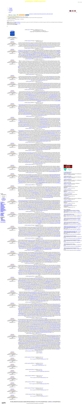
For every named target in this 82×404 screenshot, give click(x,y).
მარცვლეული (3, 220)
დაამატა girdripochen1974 (67, 179)
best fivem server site (26, 124)
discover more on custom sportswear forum (42, 345)
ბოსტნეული (3, 219)
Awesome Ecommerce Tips (41, 80)
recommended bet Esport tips (27, 161)
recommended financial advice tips (33, 258)
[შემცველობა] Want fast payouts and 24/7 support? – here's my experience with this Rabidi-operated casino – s (73, 226)
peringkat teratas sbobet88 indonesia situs (54, 174)
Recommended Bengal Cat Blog (47, 249)
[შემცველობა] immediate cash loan (69, 214)
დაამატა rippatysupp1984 (67, 176)
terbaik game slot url (38, 209)
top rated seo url (33, 197)
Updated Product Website (43, 383)
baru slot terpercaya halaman (36, 108)
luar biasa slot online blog (26, 137)
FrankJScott (29, 40)
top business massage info (30, 97)
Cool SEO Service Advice (35, 249)
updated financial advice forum (26, 260)
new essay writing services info (48, 270)
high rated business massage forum (42, 92)
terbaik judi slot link (21, 111)
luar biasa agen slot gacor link (24, 134)
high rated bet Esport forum (44, 156)
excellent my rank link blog (44, 218)
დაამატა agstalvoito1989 (67, 182)
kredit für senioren (48, 146)
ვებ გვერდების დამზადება (41, 403)
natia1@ (29, 29)
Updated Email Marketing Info (53, 171)
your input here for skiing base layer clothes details (50, 322)
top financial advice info (53, 257)
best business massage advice (54, 94)
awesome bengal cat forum (31, 240)
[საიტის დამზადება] (68, 167)
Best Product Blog (43, 377)
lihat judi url (40, 204)
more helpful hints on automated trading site (41, 309)
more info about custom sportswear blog (54, 343)
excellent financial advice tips (33, 255)
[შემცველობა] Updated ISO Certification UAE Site (71, 222)
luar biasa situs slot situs (26, 114)
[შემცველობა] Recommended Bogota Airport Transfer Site (72, 218)
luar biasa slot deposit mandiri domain (50, 133)
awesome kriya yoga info (50, 228)
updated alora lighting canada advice (39, 52)
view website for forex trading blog (56, 305)
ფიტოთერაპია (2, 207)
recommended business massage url (34, 99)
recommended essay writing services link (34, 272)
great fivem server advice (43, 121)
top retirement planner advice (47, 282)
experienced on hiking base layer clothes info (24, 321)
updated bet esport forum (49, 159)
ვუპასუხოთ (12, 30)
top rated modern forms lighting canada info (26, 55)
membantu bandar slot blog (22, 209)
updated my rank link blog (54, 217)
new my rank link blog (46, 215)
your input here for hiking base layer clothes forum (38, 323)
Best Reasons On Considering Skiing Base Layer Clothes (43, 332)
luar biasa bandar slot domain (31, 207)
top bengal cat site (36, 244)
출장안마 (19, 67)
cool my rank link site (38, 223)
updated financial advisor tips (49, 281)
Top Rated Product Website (43, 371)
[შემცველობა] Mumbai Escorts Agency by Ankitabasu (71, 210)
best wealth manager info (55, 284)
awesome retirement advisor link (34, 284)
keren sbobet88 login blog (26, 177)
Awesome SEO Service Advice (49, 248)
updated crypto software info (34, 298)
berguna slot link (51, 206)
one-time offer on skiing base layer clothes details (36, 328)
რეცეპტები (2, 208)
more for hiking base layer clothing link (55, 324)
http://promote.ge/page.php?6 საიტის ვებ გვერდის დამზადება (32, 403)
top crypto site (58, 168)
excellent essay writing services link (41, 266)
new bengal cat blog (55, 244)
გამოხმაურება (2, 209)
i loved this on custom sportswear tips (33, 337)
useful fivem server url (23, 125)
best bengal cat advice (26, 243)
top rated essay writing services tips (32, 268)
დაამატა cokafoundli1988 (67, 200)
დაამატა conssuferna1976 (67, 189)
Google (36, 365)
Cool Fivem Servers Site (43, 127)
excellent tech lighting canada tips (44, 54)
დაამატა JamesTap (66, 197)
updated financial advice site (52, 255)
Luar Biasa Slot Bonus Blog (41, 115)
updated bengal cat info (47, 242)
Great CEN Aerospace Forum (39, 163)
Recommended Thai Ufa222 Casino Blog (42, 149)
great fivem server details (41, 126)
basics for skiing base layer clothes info (45, 330)
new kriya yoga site (50, 232)
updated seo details (48, 190)
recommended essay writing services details (24, 270)
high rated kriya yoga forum (41, 236)
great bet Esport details (30, 153)
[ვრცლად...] (79, 212)
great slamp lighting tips (25, 51)
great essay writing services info (54, 267)
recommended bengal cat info (22, 246)
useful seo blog (54, 187)
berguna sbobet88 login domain (38, 178)
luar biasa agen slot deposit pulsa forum (45, 139)
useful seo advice (55, 193)
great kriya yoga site (36, 227)
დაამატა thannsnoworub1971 (68, 193)
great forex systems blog (32, 292)
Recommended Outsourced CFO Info (55, 223)
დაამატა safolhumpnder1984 (68, 204)
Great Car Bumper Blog (57, 236)
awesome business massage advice (41, 100)
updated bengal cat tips (42, 241)
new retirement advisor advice (48, 286)
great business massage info (28, 93)
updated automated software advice (35, 296)
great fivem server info (43, 122)
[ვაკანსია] (68, 170)
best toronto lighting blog (37, 56)
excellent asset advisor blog (21, 280)
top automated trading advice (29, 295)
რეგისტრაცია (3, 198)
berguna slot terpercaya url (43, 111)
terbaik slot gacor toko (24, 109)
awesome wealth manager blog (26, 285)
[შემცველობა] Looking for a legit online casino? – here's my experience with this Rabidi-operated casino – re (72, 231)
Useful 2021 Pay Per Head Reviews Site (46, 47)
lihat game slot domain (55, 202)
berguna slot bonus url (53, 113)
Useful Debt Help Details (47, 197)
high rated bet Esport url (40, 157)
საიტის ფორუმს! (18, 23)
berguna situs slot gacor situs (45, 136)
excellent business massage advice (32, 95)
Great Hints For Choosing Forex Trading (46, 316)
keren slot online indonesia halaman (23, 201)
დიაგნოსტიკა (2, 202)
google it (41, 352)
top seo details (51, 196)
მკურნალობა (2, 206)
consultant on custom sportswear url (30, 348)
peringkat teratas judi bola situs (55, 176)
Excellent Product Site (41, 365)
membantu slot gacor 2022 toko (23, 140)
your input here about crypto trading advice (40, 311)
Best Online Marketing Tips (50, 288)
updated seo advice (31, 190)
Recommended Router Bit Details (37, 248)
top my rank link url (39, 220)
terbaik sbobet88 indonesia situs (43, 182)
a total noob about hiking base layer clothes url (32, 326)
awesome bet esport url (38, 154)
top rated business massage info (52, 97)
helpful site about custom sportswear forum (33, 341)
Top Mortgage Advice (42, 210)
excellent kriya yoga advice (31, 232)
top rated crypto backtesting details (37, 293)
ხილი (2, 218)
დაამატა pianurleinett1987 (67, 185)
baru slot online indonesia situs (27, 205)
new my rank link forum (35, 217)
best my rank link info (39, 221)
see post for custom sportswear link (36, 346)
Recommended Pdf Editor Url (43, 88)
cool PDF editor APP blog (46, 85)
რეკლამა (10, 10)
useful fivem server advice (46, 124)
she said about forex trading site (38, 304)
